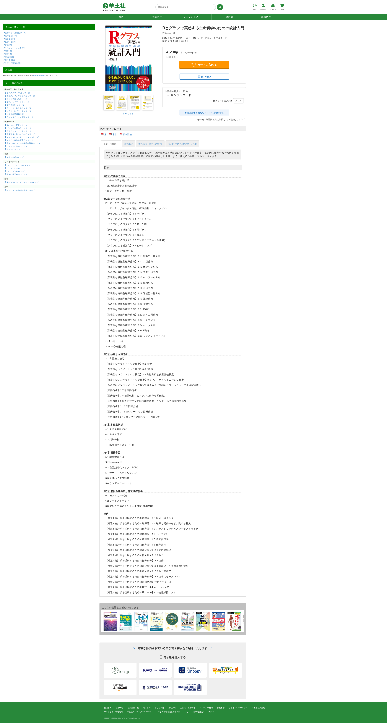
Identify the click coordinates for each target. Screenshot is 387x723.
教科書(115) (10, 60)
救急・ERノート (13, 149)
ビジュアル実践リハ (15, 168)
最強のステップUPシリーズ (18, 93)
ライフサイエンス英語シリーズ (20, 117)
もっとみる (128, 113)
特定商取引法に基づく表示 (169, 712)
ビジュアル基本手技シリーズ (19, 128)
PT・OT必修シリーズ (15, 171)
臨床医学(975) (11, 36)
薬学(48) (8, 54)
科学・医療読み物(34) (14, 63)
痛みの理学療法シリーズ (17, 174)
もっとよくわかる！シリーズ (19, 108)
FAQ (186, 712)
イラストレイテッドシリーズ (19, 111)
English (211, 712)
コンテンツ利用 (206, 708)
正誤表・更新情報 (187, 708)
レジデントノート (193, 17)
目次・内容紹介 (111, 143)
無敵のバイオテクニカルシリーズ (21, 96)
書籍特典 (266, 17)
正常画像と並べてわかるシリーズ (21, 134)
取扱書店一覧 (133, 708)
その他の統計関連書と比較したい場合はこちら (220, 119)
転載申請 (221, 708)
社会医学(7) (10, 39)
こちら (238, 100)
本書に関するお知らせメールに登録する (204, 112)
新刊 (121, 17)
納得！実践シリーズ (15, 157)
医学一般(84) (10, 42)
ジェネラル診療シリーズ (17, 146)
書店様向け (159, 708)
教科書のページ (39, 75)
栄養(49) (8, 51)
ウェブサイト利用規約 (113, 712)
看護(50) (8, 45)
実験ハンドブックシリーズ (18, 102)
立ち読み (128, 143)
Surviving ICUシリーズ (17, 125)
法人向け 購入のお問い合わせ (182, 143)
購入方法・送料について (150, 143)
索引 (114, 134)
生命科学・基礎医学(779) (15, 33)
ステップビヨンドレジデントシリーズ (23, 137)
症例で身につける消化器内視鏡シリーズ (23, 143)
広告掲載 (172, 708)
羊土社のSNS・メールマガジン (140, 712)
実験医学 (157, 17)
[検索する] (219, 7)
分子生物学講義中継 (15, 114)
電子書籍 (147, 708)
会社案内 (108, 708)
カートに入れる (207, 65)
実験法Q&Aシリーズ (15, 105)
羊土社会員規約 (258, 708)
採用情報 (119, 708)
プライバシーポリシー (238, 708)
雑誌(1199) (9, 57)
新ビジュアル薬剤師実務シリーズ (21, 190)
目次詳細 (127, 134)
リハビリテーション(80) (15, 48)
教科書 (229, 17)
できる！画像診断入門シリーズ (20, 140)
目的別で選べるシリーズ (17, 99)
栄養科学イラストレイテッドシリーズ (23, 182)
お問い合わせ (198, 712)
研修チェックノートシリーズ (19, 131)
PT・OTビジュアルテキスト (18, 165)
